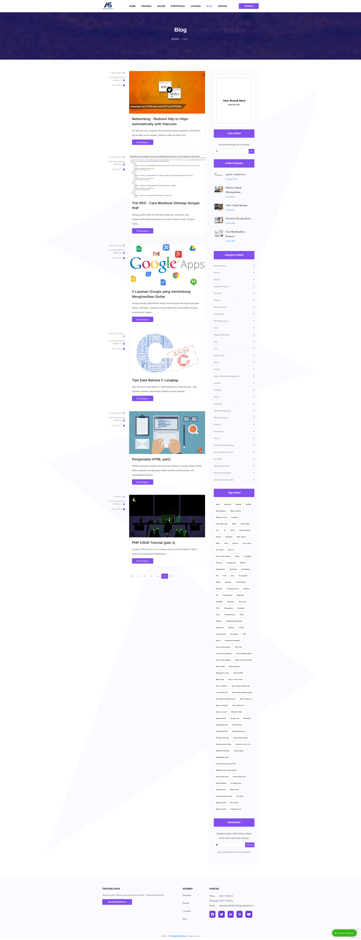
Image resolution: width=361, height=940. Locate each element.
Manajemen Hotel (221, 465)
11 (138, 576)
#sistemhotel (246, 569)
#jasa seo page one (246, 699)
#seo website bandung (223, 556)
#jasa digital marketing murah (242, 692)
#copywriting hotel (222, 776)
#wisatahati (247, 556)
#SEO (234, 524)
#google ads (235, 718)
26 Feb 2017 (117, 509)
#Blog (218, 504)
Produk (186, 903)
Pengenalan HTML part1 (151, 459)
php (215, 341)
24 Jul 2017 (117, 258)
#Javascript (242, 601)
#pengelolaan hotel (238, 731)
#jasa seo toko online (235, 679)
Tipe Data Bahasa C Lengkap (155, 380)
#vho (224, 575)
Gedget (217, 279)
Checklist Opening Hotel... (239, 218)
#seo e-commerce (221, 686)
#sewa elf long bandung (224, 653)
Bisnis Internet (116, 245)
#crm (232, 575)
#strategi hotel (237, 725)
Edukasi (217, 424)
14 (158, 576)
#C (225, 530)
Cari (251, 151)
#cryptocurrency (229, 614)
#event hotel (234, 802)
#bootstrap (240, 608)
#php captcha (241, 537)
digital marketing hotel (224, 479)
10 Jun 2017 (117, 425)
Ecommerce (219, 431)
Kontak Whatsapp (346, 933)
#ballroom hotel (221, 809)
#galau (237, 556)
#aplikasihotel (220, 569)
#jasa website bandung (223, 660)
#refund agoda (239, 750)
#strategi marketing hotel (224, 796)
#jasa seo (231, 549)
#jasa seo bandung (222, 705)
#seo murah (220, 549)
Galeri (163, 6)
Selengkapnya (142, 142)
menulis (217, 382)
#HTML (248, 504)
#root (226, 543)
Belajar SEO (219, 355)
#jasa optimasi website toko (241, 686)
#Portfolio (227, 504)
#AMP (241, 627)
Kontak (222, 6)
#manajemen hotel (222, 725)
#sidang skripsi (221, 634)
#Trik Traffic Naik (222, 524)
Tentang (148, 6)
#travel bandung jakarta (244, 653)
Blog (209, 6)
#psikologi (230, 601)
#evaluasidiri (243, 575)
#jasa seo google (221, 712)
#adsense (219, 621)
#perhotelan (233, 569)
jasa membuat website (223, 452)
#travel (218, 640)
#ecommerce (234, 634)
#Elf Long (238, 647)
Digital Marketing (221, 334)
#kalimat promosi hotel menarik (226, 770)
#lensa (218, 614)
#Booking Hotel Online (223, 744)
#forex (242, 614)
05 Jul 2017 (117, 349)
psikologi (218, 403)
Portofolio (178, 6)
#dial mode (240, 595)
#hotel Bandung (221, 783)
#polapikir (219, 601)
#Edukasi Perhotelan (222, 750)
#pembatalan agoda (222, 757)
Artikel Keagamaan (222, 410)
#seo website (247, 543)
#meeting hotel (220, 789)
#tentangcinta (231, 562)
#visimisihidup (241, 582)
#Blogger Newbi (221, 517)
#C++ (218, 530)
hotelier (217, 369)
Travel (216, 438)
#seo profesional (238, 705)
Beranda (175, 38)
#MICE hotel (234, 789)
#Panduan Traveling (222, 737)
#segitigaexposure (233, 588)
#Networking (245, 524)
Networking (117, 73)
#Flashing (229, 537)
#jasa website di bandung (243, 660)
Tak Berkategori (221, 320)
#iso (217, 595)
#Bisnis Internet (235, 511)
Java (216, 348)
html (216, 327)
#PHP (233, 530)
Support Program (116, 333)
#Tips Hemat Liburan (241, 737)
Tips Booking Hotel (222, 472)
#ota (217, 575)
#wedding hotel (236, 783)
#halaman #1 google (222, 673)
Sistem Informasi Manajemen (226, 376)
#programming (221, 511)
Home (134, 6)
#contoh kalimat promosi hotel (226, 763)
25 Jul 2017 (117, 85)
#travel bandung (234, 666)
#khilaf (218, 582)
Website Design (220, 417)
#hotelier (243, 562)
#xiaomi (218, 537)
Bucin (216, 362)
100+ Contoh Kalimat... (237, 205)
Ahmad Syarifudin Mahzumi (117, 78)
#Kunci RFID (238, 673)
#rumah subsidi (221, 718)
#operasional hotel (222, 731)
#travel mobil (220, 666)
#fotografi (219, 588)
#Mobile (238, 504)
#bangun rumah (236, 712)
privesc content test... (236, 174)
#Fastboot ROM (244, 530)
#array (218, 543)
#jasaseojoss (220, 627)
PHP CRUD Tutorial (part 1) (153, 543)
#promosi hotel (221, 802)
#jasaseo (235, 543)
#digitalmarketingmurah (234, 621)
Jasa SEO (218, 458)
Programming (116, 157)
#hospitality (247, 718)
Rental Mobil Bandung (224, 445)
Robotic (119, 497)
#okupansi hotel (236, 809)
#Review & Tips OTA (243, 744)
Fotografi (218, 389)
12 (145, 576)
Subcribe (249, 844)
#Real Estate (220, 679)
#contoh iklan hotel (239, 776)
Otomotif (218, 293)
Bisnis (216, 396)
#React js (232, 627)
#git (244, 634)
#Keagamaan (228, 608)
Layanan (196, 6)
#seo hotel (240, 796)
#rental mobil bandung (232, 640)
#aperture (246, 588)
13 (151, 576)
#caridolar (234, 517)
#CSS (218, 608)
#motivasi (219, 562)
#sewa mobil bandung (223, 647)
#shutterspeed (227, 595)
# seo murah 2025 (222, 692)
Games (217, 272)
